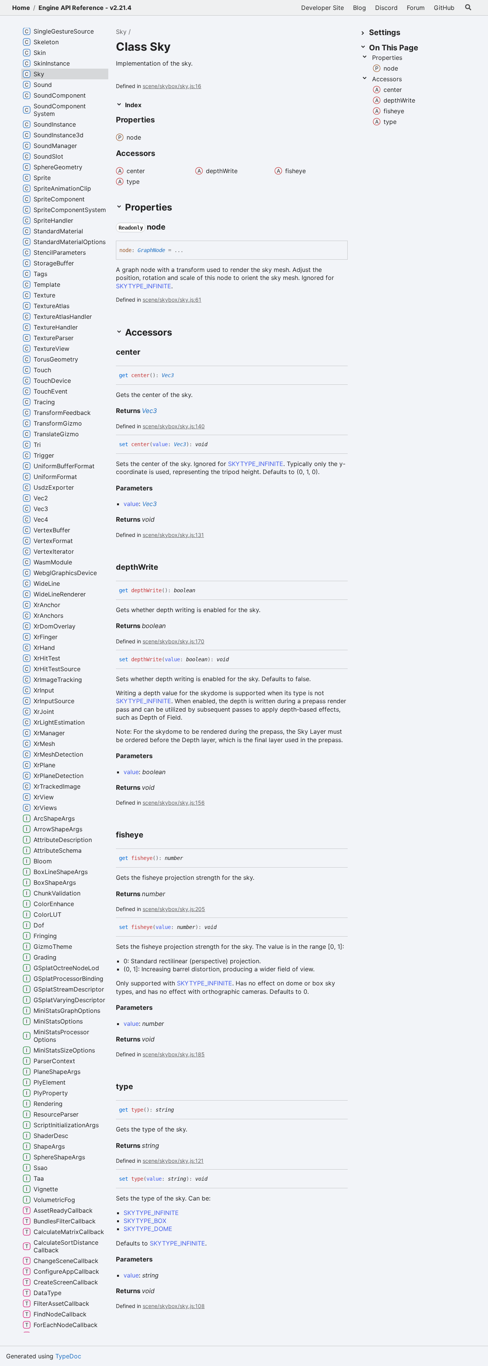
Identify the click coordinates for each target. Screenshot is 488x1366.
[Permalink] (161, 120)
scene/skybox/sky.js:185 (174, 1054)
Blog (359, 7)
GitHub (444, 7)
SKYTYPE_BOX (145, 1221)
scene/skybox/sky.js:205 (174, 909)
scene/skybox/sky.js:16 (172, 86)
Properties (387, 57)
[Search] (468, 7)
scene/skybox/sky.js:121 (173, 1160)
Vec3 (168, 375)
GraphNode (151, 250)
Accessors (387, 79)
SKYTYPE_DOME (148, 1229)
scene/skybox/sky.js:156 (174, 802)
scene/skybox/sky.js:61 (172, 299)
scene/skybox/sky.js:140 (174, 426)
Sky (121, 31)
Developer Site (322, 7)
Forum (416, 7)
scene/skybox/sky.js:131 (173, 535)
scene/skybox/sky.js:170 (173, 641)
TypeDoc (68, 1356)
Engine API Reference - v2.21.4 (85, 7)
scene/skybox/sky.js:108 (174, 1306)
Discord (386, 7)
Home (21, 7)
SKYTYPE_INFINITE (143, 286)
